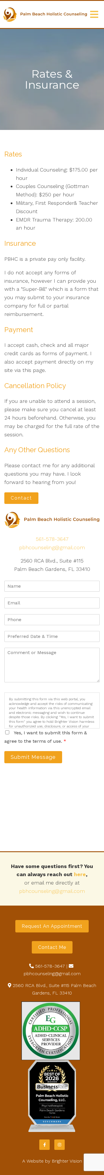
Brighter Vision (67, 1161)
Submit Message (33, 757)
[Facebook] (44, 1144)
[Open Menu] (94, 14)
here (80, 874)
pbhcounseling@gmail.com (52, 547)
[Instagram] (59, 1144)
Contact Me (52, 947)
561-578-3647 (52, 539)
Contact (21, 498)
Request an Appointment (52, 926)
